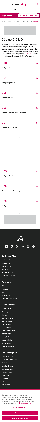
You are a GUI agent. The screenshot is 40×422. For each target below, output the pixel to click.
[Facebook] (12, 246)
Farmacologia (6, 343)
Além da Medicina (7, 369)
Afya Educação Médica (9, 360)
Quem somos (6, 263)
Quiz (3, 292)
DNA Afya (5, 269)
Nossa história (6, 266)
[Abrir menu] (3, 4)
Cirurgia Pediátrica (8, 321)
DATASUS (30, 54)
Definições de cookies (20, 407)
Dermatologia (6, 334)
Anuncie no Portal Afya (9, 298)
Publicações (6, 295)
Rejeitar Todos (20, 413)
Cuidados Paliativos (8, 331)
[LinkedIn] (6, 246)
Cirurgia (4, 315)
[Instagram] (28, 246)
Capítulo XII (16, 21)
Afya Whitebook (7, 375)
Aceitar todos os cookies (20, 418)
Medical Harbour (7, 372)
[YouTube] (23, 246)
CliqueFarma (6, 385)
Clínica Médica (6, 327)
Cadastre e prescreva (29, 15)
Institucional (6, 260)
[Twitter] (17, 246)
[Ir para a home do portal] (20, 4)
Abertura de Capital (8, 275)
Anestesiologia (6, 309)
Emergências (6, 337)
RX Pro (4, 388)
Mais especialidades (8, 346)
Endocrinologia (7, 340)
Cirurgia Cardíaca (7, 318)
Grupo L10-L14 (26, 21)
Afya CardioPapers (8, 366)
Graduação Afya (7, 357)
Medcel (4, 363)
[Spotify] (33, 246)
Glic (3, 382)
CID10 (9, 21)
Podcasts (5, 289)
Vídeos (4, 286)
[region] (20, 405)
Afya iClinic (5, 378)
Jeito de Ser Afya (7, 272)
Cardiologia (5, 312)
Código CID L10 (35, 21)
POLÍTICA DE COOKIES (24, 403)
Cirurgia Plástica (7, 324)
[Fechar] (38, 392)
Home (3, 21)
